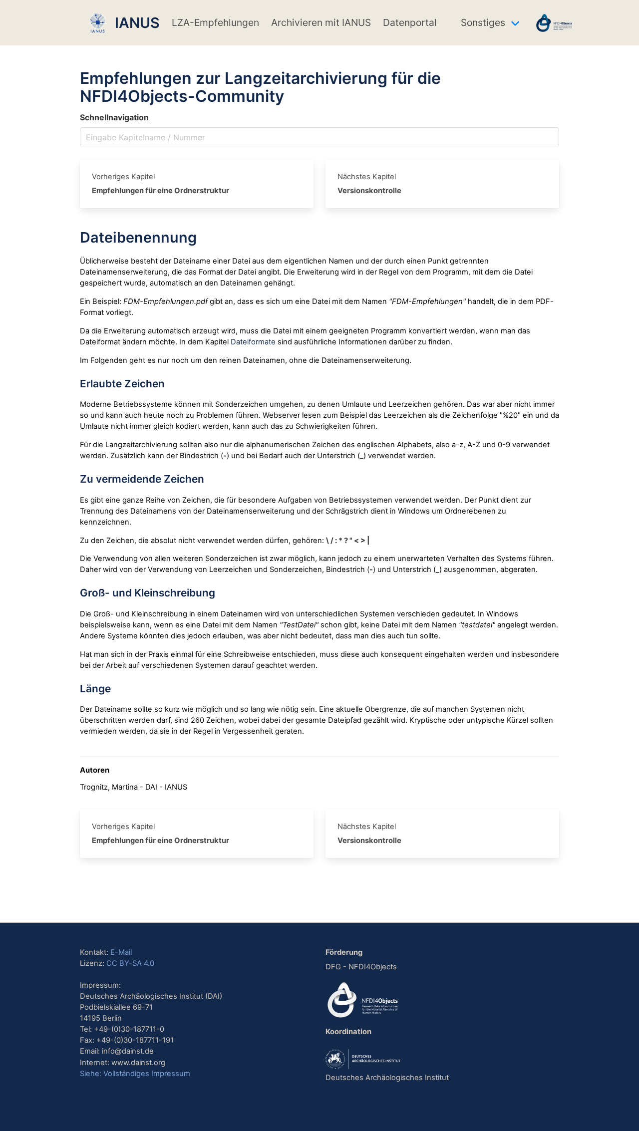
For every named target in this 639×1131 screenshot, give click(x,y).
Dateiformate (253, 341)
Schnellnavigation (114, 117)
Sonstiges (483, 22)
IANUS (134, 22)
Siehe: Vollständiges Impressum (135, 1073)
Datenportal (410, 22)
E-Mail (121, 952)
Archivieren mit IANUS (321, 22)
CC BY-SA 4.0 (130, 963)
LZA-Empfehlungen (215, 22)
